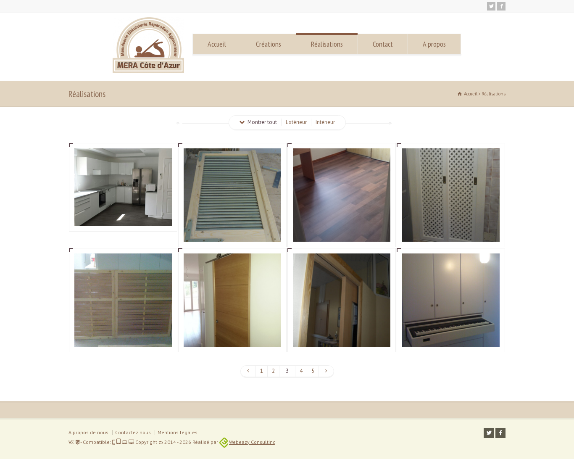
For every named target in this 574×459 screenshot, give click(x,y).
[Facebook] (501, 6)
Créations (268, 44)
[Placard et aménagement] (451, 336)
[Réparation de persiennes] (232, 231)
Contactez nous (133, 432)
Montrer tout (262, 122)
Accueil (217, 44)
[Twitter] (491, 6)
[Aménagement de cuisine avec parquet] (123, 216)
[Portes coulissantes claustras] (451, 231)
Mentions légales (177, 432)
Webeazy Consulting (252, 442)
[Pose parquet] (341, 231)
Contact (383, 44)
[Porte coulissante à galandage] (341, 336)
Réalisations (327, 44)
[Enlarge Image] (123, 159)
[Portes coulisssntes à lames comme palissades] (123, 336)
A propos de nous (88, 432)
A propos (434, 44)
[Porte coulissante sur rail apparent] (232, 336)
